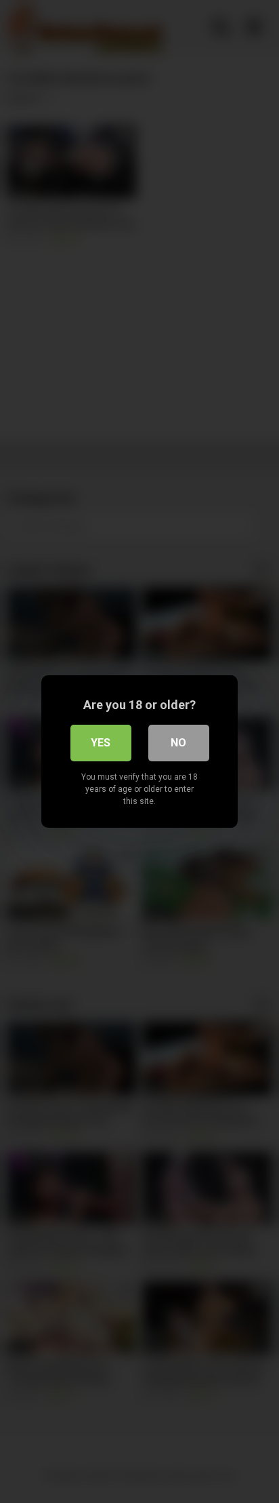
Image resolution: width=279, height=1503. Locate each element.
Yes (100, 742)
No (178, 742)
